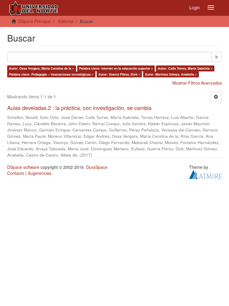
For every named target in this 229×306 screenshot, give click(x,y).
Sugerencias (39, 173)
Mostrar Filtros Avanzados (197, 83)
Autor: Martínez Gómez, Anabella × (171, 74)
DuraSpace (96, 167)
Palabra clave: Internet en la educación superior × (116, 68)
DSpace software (23, 167)
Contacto (15, 173)
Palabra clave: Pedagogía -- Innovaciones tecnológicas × (51, 74)
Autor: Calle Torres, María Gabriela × (185, 68)
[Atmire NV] (205, 174)
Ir (216, 57)
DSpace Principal (34, 21)
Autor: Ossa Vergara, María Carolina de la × (41, 68)
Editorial (65, 21)
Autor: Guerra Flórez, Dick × (119, 74)
